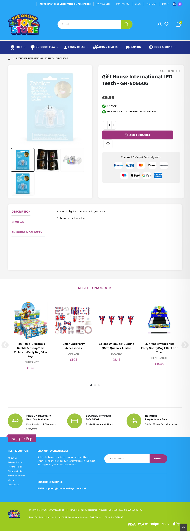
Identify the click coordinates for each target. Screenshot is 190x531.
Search (126, 24)
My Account (103, 4)
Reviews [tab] (18, 222)
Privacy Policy (15, 462)
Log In (165, 4)
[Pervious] (5, 345)
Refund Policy (15, 467)
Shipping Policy (16, 471)
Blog (138, 4)
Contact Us (122, 4)
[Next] (185, 345)
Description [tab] (21, 211)
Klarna (11, 480)
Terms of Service (16, 476)
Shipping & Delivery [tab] (27, 232)
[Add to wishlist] (108, 143)
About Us (12, 458)
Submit (158, 458)
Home (9, 58)
